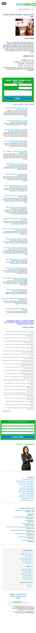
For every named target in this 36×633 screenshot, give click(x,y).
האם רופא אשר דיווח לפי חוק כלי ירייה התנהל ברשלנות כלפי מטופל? (14, 229)
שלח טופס (18, 437)
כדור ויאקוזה (11, 322)
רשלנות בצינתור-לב (29, 520)
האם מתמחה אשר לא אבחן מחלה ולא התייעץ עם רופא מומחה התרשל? (16, 164)
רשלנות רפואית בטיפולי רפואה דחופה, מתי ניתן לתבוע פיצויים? (18, 393)
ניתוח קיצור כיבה (28, 576)
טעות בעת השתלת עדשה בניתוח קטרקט (23, 517)
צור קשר (30, 587)
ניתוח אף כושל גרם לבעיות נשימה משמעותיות (22, 530)
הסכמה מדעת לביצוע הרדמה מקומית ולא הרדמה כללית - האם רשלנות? (16, 141)
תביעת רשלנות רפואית (26, 559)
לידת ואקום (26, 320)
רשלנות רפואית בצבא (26, 574)
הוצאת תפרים (24, 322)
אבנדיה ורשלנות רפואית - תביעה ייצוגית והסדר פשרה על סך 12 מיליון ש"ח (16, 268)
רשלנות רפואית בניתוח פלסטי (26, 490)
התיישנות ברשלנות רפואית (27, 500)
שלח (18, 98)
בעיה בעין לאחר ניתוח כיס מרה (26, 537)
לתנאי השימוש (21, 609)
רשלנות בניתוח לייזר (27, 561)
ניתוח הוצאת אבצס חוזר (28, 540)
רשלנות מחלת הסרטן (26, 571)
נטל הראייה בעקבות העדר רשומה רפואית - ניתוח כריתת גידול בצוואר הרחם (15, 186)
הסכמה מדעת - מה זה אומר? (26, 495)
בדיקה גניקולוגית (22, 324)
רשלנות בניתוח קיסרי (26, 555)
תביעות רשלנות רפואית (28, 486)
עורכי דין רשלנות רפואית (28, 498)
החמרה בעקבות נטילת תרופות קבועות (24, 533)
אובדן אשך (15, 45)
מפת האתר (29, 585)
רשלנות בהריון (28, 556)
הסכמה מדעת (28, 563)
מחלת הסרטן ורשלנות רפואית (26, 488)
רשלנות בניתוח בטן (27, 579)
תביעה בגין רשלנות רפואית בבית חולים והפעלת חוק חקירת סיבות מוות (16, 239)
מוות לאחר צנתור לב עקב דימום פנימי (24, 510)
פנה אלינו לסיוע (25, 444)
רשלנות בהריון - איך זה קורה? (26, 484)
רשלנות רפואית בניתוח (28, 493)
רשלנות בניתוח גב (27, 572)
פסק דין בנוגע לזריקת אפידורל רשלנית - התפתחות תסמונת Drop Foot (16, 121)
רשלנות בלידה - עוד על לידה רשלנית (24, 481)
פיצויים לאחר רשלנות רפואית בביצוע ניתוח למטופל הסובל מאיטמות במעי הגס (15, 130)
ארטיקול (31, 322)
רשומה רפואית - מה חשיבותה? (26, 497)
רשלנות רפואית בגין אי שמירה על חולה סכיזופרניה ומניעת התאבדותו (16, 208)
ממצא (18, 322)
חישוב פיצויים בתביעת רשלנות (26, 491)
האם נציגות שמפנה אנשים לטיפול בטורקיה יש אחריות (20, 527)
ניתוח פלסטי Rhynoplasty (14, 320)
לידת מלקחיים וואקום (26, 553)
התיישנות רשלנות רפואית (26, 558)
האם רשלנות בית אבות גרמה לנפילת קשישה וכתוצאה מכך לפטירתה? (15, 279)
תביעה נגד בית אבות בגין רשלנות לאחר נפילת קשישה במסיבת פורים (16, 260)
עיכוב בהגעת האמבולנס (28, 523)
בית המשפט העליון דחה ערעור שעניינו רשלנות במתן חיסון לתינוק (16, 290)
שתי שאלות (31, 513)
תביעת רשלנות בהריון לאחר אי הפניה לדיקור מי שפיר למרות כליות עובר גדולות (15, 248)
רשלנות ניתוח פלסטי (27, 569)
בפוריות (5, 45)
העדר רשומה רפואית (27, 577)
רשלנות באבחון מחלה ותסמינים (26, 483)
